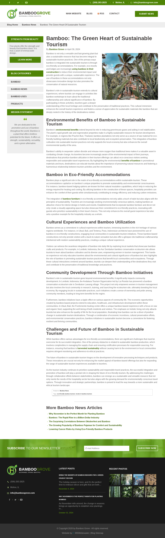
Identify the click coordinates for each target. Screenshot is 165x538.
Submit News (146, 14)
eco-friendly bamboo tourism (66, 394)
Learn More (21, 60)
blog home (12, 25)
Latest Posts (67, 469)
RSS (102, 13)
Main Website (73, 13)
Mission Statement (22, 112)
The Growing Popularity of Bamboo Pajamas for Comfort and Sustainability (85, 425)
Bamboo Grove (56, 49)
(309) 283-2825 (100, 2)
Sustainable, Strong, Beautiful (35, 14)
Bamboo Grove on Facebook (9, 2)
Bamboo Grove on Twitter (18, 2)
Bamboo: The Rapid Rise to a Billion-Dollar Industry (74, 418)
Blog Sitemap (97, 533)
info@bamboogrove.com (146, 2)
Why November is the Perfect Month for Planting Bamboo (77, 414)
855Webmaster (82, 533)
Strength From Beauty (24, 39)
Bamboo (15, 82)
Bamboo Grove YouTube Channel (26, 2)
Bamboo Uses (19, 96)
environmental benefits (67, 130)
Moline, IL (120, 2)
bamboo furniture (71, 199)
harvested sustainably (88, 348)
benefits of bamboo (130, 161)
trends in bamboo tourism (84, 394)
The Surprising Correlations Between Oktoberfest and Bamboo (79, 421)
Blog (89, 13)
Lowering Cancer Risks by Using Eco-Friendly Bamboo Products (80, 429)
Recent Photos (118, 469)
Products (17, 104)
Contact (114, 13)
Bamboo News (29, 25)
